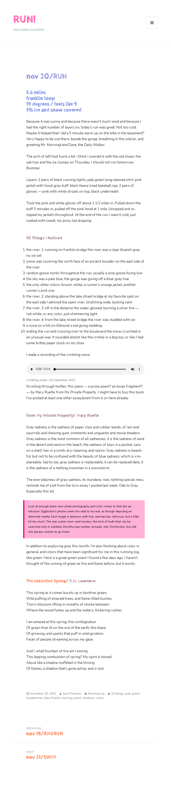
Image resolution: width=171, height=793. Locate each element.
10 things (117, 694)
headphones (34, 698)
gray (128, 694)
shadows (89, 698)
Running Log (96, 694)
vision (100, 698)
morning (67, 698)
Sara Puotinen (72, 694)
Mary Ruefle (52, 698)
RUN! (24, 19)
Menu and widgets (152, 28)
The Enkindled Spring (46, 581)
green (136, 694)
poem (77, 698)
